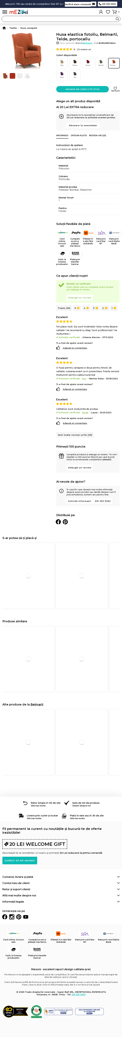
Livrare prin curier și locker (42, 815)
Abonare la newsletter (83, 125)
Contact (93, 4)
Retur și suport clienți (16, 889)
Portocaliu (115, 65)
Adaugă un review (79, 297)
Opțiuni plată (79, 135)
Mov (62, 77)
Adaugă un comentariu (75, 348)
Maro (75, 65)
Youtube (25, 916)
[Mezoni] (4, 28)
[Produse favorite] (108, 12)
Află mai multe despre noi (19, 895)
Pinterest (18, 916)
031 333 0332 (109, 4)
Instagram (11, 916)
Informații (62, 135)
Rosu (88, 65)
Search (117, 19)
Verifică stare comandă (78, 4)
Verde (101, 65)
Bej (62, 65)
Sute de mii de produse (85, 802)
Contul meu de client (16, 883)
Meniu (4, 11)
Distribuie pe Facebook (58, 521)
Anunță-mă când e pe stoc (82, 89)
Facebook (4, 916)
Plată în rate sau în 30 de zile (87, 815)
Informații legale (13, 901)
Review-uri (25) (97, 135)
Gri (75, 77)
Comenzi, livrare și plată (17, 876)
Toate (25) (64, 308)
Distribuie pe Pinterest (65, 521)
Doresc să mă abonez (20, 860)
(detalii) (107, 459)
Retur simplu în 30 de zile (45, 802)
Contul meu (101, 12)
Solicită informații (79, 501)
